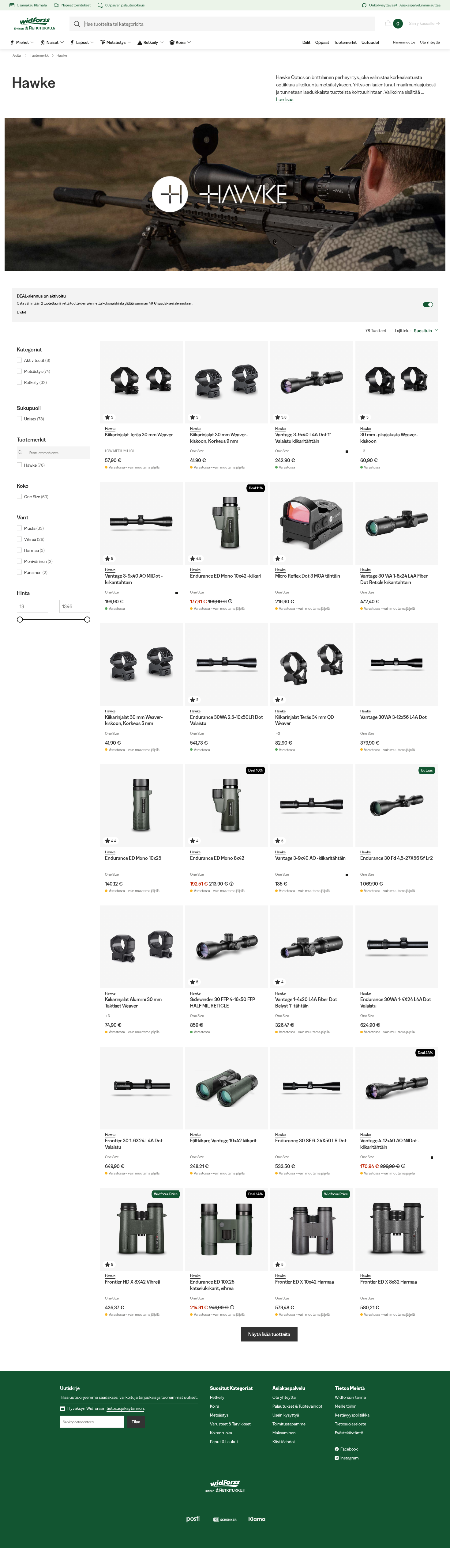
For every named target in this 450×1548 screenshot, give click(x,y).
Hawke (62, 55)
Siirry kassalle (421, 23)
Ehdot (21, 312)
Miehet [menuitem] (22, 42)
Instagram (349, 1458)
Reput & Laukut (224, 1441)
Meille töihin (346, 1406)
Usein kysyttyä (285, 1415)
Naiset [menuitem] (52, 42)
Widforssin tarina (350, 1397)
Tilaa (136, 1422)
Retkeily (217, 1397)
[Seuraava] (176, 382)
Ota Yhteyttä (430, 42)
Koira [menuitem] (181, 42)
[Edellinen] (106, 382)
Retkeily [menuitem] (151, 42)
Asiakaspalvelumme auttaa (420, 5)
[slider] (20, 620)
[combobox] (427, 330)
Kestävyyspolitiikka (352, 1415)
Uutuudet (370, 42)
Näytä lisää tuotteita (269, 1334)
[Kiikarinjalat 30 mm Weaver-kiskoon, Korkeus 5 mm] (141, 664)
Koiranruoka (221, 1433)
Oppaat (322, 42)
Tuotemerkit (345, 42)
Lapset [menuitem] (82, 42)
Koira (214, 1406)
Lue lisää (285, 99)
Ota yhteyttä (284, 1397)
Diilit (306, 42)
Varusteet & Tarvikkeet (230, 1424)
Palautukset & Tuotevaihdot (297, 1406)
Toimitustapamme (289, 1424)
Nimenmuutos (404, 42)
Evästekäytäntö (349, 1433)
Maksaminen (284, 1433)
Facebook (349, 1449)
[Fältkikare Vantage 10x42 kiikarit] (226, 1088)
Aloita (17, 55)
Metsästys (219, 1415)
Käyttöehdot (283, 1441)
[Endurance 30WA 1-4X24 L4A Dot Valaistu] (396, 946)
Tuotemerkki (39, 55)
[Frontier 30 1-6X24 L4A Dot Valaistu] (141, 1088)
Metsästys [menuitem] (116, 42)
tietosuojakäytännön (125, 1408)
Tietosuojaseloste (350, 1424)
